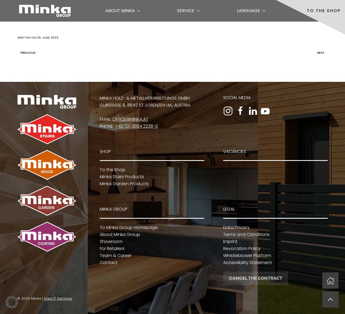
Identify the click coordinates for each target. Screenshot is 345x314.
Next (321, 52)
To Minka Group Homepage (129, 227)
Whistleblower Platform (247, 255)
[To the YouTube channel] (265, 111)
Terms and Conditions (246, 234)
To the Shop (324, 11)
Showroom (111, 241)
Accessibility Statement (247, 262)
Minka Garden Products (124, 184)
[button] (330, 299)
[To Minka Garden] (47, 200)
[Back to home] (45, 11)
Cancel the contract (255, 278)
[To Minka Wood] (47, 164)
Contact (109, 262)
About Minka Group (120, 234)
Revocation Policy (242, 248)
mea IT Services (58, 298)
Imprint (230, 241)
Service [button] (185, 11)
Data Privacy (236, 227)
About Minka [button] (120, 11)
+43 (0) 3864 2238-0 (136, 126)
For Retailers (112, 248)
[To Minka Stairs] (47, 129)
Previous (28, 52)
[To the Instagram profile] (228, 111)
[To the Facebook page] (240, 111)
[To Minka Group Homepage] (47, 101)
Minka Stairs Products (122, 177)
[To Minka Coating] (47, 236)
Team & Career (116, 255)
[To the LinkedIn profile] (253, 111)
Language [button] (248, 11)
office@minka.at (130, 119)
